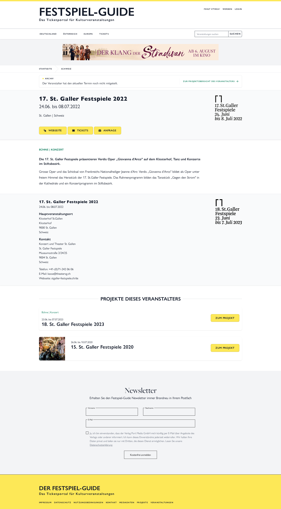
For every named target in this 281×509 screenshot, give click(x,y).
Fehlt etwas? (212, 9)
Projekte (142, 502)
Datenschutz (62, 502)
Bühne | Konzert (51, 149)
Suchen (235, 33)
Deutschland (48, 34)
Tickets (104, 34)
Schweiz (66, 69)
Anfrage (109, 130)
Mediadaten (126, 502)
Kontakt (111, 502)
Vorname (91, 408)
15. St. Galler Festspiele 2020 (102, 347)
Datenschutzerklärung (101, 445)
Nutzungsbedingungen (88, 502)
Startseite (45, 69)
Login (238, 9)
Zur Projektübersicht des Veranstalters (209, 81)
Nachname (149, 408)
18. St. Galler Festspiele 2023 (73, 324)
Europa (88, 34)
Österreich (70, 34)
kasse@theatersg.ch (59, 273)
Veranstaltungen (162, 502)
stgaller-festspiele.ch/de (64, 278)
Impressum (45, 502)
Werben (227, 9)
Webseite (55, 130)
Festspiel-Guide (86, 12)
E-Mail (90, 419)
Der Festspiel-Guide (69, 488)
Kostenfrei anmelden (140, 455)
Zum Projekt (224, 318)
